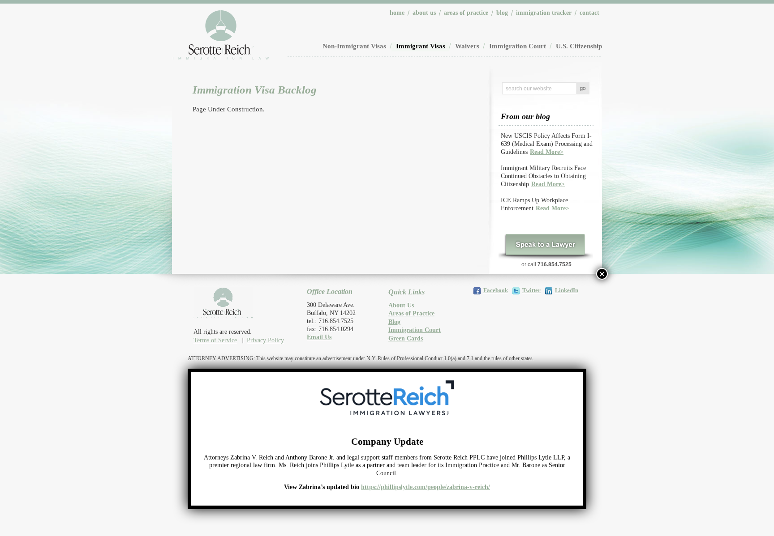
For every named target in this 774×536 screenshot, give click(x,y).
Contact (589, 12)
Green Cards (405, 338)
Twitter (531, 290)
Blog (502, 12)
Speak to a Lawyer (545, 246)
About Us (424, 12)
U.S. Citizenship (579, 46)
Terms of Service (215, 340)
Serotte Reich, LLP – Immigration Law (220, 35)
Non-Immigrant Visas (354, 46)
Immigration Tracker (544, 12)
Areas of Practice (466, 12)
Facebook (495, 290)
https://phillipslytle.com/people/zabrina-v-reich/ (425, 487)
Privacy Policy (265, 340)
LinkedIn (566, 290)
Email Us (319, 337)
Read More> (546, 152)
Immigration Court (517, 46)
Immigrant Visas (420, 46)
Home (397, 12)
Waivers (467, 46)
